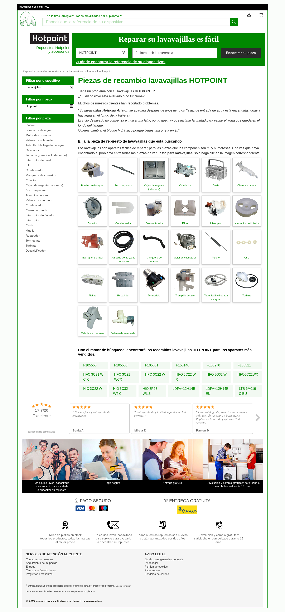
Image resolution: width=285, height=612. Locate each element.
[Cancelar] (71, 87)
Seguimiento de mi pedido (41, 562)
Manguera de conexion (41, 175)
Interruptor (33, 220)
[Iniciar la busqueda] (234, 22)
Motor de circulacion (39, 135)
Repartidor (33, 235)
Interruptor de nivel (38, 160)
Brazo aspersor (36, 190)
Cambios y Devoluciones (41, 570)
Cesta (29, 225)
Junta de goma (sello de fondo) (46, 155)
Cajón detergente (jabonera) (44, 185)
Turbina (31, 245)
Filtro (29, 165)
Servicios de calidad (157, 574)
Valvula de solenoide (39, 140)
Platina (30, 125)
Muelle (30, 230)
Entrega (30, 566)
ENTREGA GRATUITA (34, 7)
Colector (31, 180)
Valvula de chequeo (39, 200)
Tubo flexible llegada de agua (45, 145)
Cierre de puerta (36, 210)
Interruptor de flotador (40, 215)
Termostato (33, 240)
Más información (123, 586)
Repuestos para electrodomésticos (44, 71)
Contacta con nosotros (39, 559)
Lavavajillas (76, 71)
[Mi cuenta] (249, 16)
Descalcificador (36, 250)
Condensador (35, 170)
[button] (102, 53)
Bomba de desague (39, 130)
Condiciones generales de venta (164, 559)
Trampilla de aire (37, 195)
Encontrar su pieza (241, 53)
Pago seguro (152, 570)
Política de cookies (156, 566)
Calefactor (32, 150)
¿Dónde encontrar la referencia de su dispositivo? (120, 62)
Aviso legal (151, 562)
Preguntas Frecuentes (39, 574)
